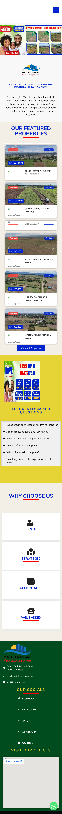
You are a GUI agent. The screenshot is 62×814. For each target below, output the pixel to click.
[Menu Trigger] (56, 10)
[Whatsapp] (54, 806)
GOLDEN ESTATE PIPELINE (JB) (38, 171)
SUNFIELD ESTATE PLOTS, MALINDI (36, 221)
